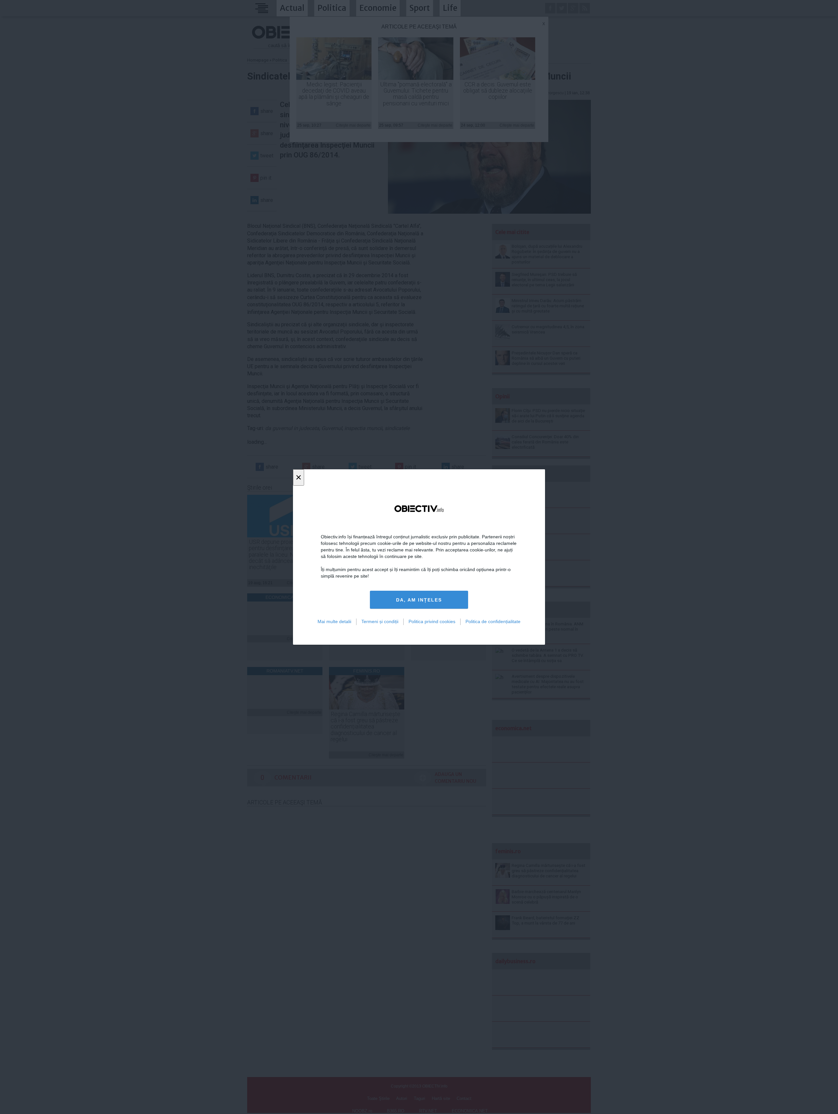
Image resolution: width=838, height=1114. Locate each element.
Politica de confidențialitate (492, 621)
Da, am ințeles (419, 599)
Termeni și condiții (379, 621)
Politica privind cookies (432, 621)
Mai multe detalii (334, 621)
